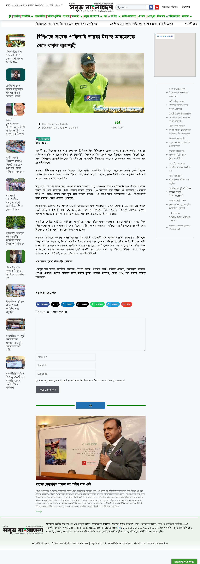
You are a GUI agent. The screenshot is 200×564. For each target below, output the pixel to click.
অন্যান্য (185, 16)
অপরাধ (66, 16)
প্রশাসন (141, 16)
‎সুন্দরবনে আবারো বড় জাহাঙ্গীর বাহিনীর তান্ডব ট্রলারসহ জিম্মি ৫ (15, 238)
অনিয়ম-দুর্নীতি (54, 16)
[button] (42, 304)
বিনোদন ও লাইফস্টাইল (168, 16)
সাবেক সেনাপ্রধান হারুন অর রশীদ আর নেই (63, 484)
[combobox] (136, 7)
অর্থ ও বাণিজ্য (110, 16)
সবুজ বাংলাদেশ (91, 16)
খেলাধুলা (151, 16)
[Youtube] (157, 7)
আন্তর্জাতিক (40, 16)
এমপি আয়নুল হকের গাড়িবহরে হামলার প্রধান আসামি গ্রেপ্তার (114, 24)
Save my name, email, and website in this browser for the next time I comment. (82, 380)
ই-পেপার (186, 7)
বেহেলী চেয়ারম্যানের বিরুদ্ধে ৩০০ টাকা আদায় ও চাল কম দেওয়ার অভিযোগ (15, 127)
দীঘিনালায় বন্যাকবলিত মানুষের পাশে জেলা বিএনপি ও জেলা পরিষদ (14, 203)
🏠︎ (10, 16)
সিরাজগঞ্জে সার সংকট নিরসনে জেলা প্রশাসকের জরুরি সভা (39, 24)
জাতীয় (17, 16)
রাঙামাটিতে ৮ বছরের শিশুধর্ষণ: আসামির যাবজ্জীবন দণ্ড (15, 273)
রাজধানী (75, 16)
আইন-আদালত (129, 16)
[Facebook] (151, 7)
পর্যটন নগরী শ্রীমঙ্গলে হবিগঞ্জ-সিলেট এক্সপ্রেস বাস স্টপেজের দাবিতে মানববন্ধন (15, 165)
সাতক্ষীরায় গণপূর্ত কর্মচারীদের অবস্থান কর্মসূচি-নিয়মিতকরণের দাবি (15, 343)
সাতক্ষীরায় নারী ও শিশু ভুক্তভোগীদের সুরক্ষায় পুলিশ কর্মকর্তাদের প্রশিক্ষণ (15, 381)
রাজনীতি (26, 16)
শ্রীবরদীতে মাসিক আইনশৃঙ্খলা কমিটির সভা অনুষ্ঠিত (15, 307)
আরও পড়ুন (39, 511)
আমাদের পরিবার (170, 7)
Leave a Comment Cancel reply (180, 217)
